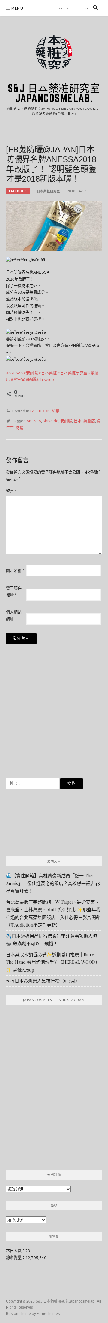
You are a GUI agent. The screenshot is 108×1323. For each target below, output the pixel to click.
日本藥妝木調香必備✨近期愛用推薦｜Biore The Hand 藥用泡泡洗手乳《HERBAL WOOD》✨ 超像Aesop (53, 962)
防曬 (55, 411)
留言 (11, 491)
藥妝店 (89, 420)
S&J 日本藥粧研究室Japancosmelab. (54, 93)
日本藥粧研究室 (48, 191)
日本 (78, 420)
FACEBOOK (18, 191)
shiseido (50, 420)
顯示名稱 (15, 571)
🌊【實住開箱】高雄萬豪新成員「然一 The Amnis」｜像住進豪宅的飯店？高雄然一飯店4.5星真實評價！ (53, 883)
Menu (17, 8)
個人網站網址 (14, 615)
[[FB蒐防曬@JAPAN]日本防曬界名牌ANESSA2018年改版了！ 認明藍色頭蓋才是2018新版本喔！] (54, 226)
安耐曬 (66, 420)
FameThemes (48, 1313)
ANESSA (34, 420)
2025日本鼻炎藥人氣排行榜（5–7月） (43, 981)
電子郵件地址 (14, 591)
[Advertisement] (54, 715)
